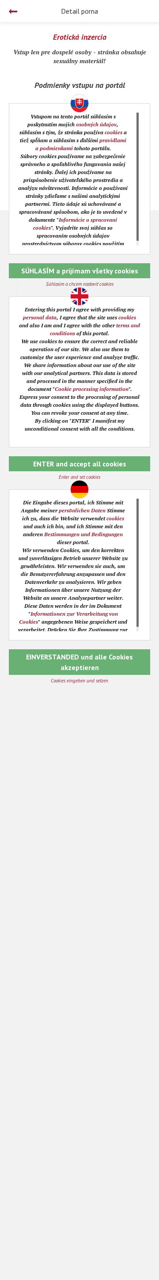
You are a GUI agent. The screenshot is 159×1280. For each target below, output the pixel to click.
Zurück (13, 11)
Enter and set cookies (79, 477)
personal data (40, 317)
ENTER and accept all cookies (79, 463)
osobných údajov (96, 124)
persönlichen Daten (82, 510)
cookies (113, 132)
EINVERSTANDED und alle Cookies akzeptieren (79, 662)
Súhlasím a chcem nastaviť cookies (80, 284)
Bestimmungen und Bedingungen (83, 534)
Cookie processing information (92, 389)
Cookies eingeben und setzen (79, 681)
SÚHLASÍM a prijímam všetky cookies (79, 270)
